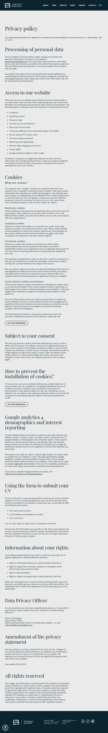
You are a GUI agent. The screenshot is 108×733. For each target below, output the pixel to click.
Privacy (64, 723)
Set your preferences (16, 323)
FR (100, 5)
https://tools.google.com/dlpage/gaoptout (23, 474)
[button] (5, 727)
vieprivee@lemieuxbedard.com (18, 625)
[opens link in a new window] (83, 721)
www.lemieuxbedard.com (16, 61)
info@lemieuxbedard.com (69, 720)
